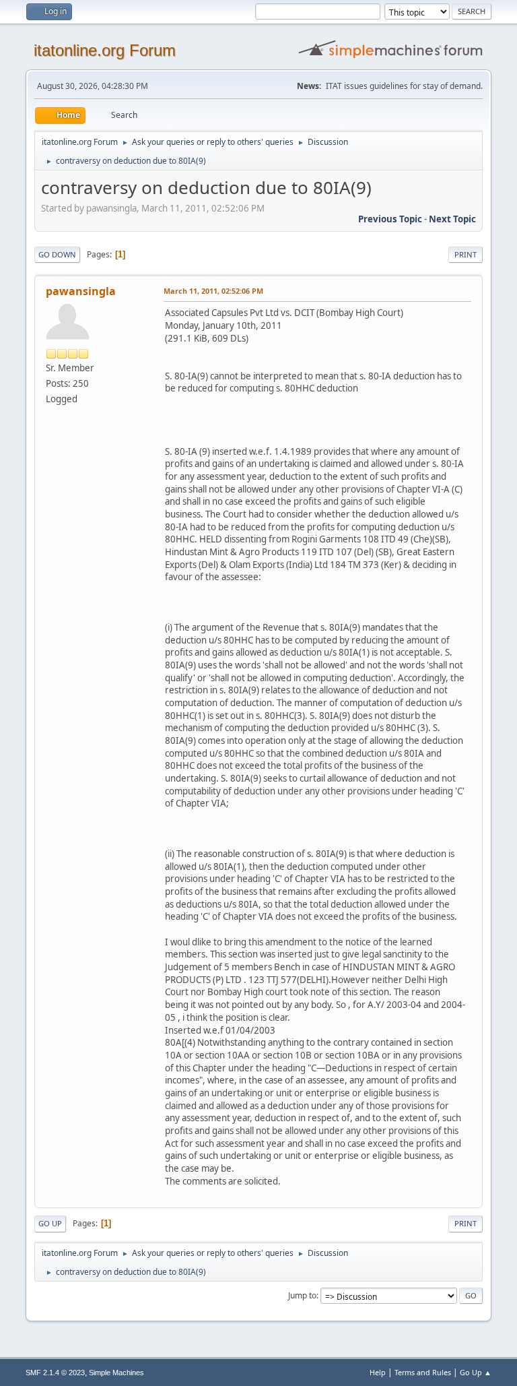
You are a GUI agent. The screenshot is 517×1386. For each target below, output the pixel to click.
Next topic (452, 219)
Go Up (50, 1223)
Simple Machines (116, 1372)
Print (465, 254)
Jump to (302, 1295)
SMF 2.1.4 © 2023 (55, 1372)
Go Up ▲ (475, 1372)
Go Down (57, 254)
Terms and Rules (422, 1372)
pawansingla (81, 291)
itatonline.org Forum (105, 50)
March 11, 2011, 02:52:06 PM (213, 291)
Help (378, 1372)
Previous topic (390, 219)
